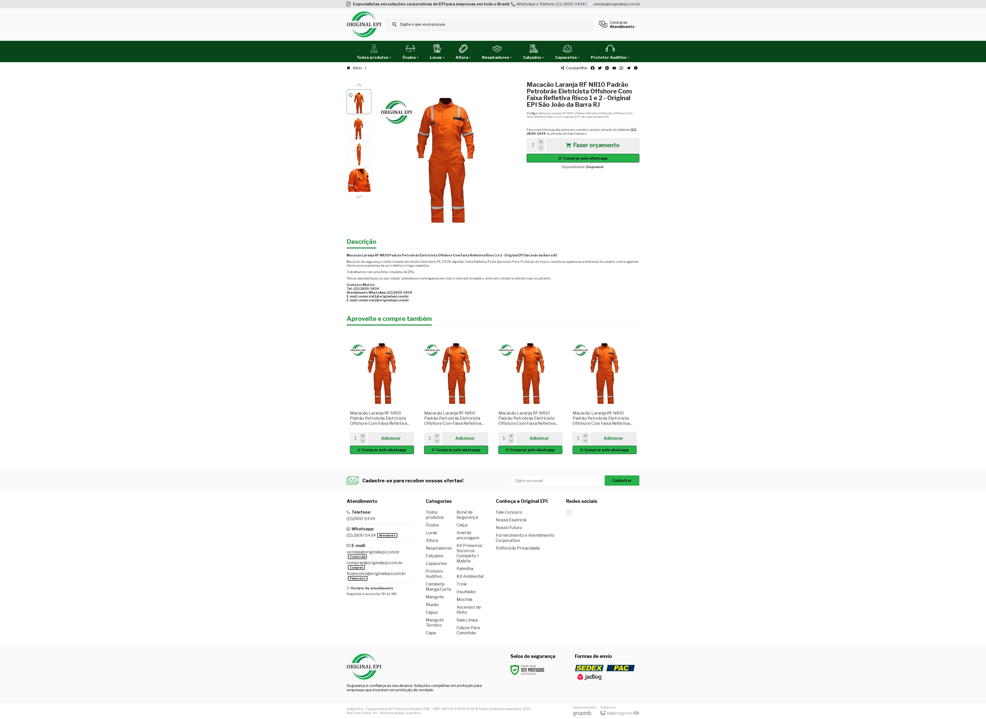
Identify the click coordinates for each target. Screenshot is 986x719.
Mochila (464, 599)
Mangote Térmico (435, 623)
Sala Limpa (467, 620)
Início (357, 68)
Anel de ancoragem (468, 535)
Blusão (432, 604)
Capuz (432, 612)
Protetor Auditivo (434, 574)
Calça (462, 525)
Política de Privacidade (518, 548)
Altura (432, 540)
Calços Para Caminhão (468, 630)
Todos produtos (435, 515)
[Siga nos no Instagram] (569, 512)
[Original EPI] (364, 24)
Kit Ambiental (470, 576)
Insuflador (466, 591)
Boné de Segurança (467, 515)
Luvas (431, 532)
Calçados (434, 555)
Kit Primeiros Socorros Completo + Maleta (469, 553)
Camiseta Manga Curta (438, 587)
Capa (431, 632)
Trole (462, 584)
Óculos (432, 525)
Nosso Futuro (509, 527)
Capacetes (436, 563)
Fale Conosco (577, 134)
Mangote (435, 597)
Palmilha (465, 568)
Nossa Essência (511, 519)
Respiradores (439, 548)
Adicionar (391, 438)
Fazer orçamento (596, 145)
